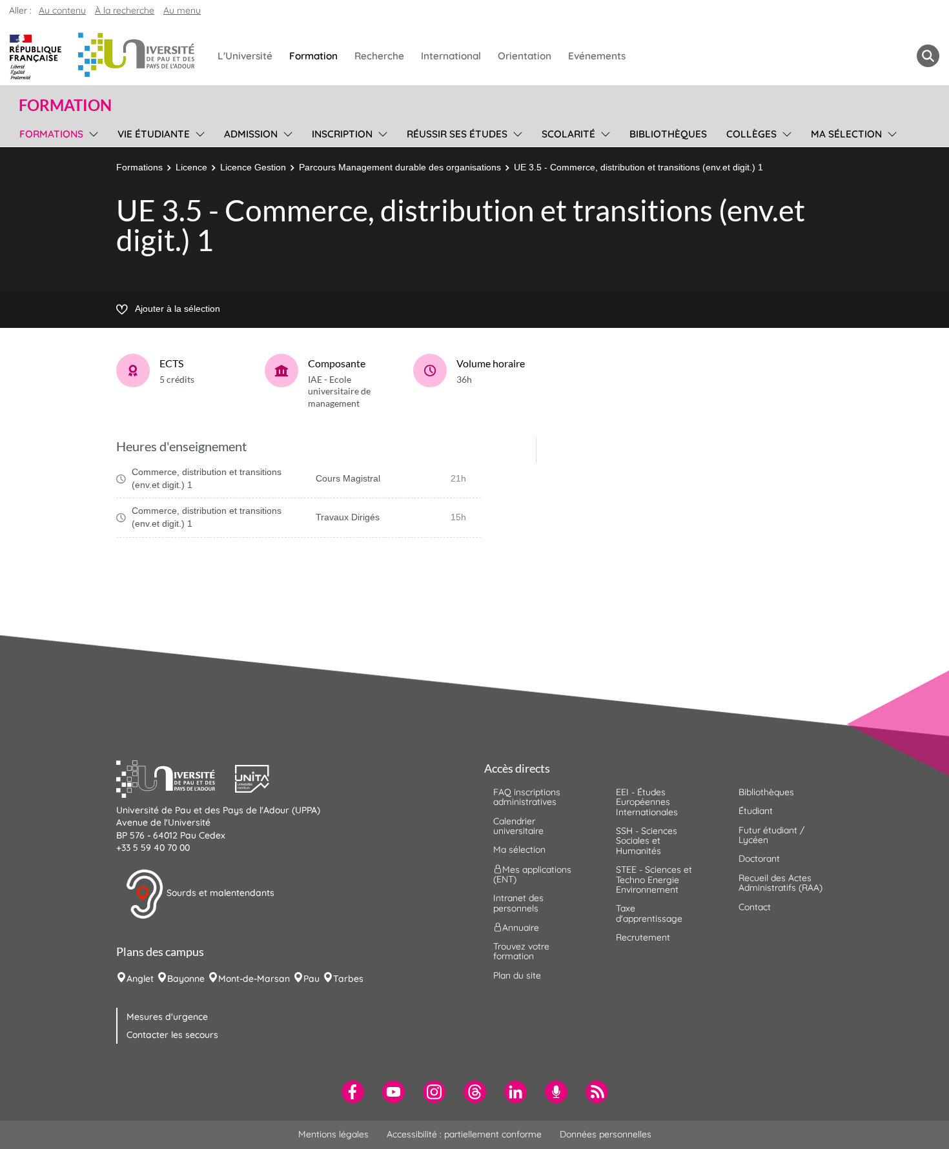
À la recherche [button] (124, 10)
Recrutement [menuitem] (643, 937)
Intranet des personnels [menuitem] (518, 902)
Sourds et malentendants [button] (219, 893)
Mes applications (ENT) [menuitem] (532, 873)
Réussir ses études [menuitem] (457, 134)
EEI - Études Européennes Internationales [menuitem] (647, 802)
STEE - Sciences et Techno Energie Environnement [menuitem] (654, 879)
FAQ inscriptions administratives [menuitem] (526, 797)
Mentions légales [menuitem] (333, 1134)
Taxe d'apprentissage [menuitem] (649, 913)
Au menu (182, 10)
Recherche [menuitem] (379, 56)
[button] (175, 777)
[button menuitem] (928, 56)
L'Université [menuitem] (245, 56)
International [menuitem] (451, 56)
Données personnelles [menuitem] (605, 1134)
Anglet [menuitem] (140, 978)
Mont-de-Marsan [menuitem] (254, 978)
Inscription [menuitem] (342, 134)
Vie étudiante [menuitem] (153, 134)
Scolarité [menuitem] (568, 134)
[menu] (91, 132)
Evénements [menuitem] (597, 56)
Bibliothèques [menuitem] (668, 134)
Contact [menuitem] (755, 907)
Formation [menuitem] (313, 56)
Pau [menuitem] (311, 978)
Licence (191, 167)
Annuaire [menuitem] (520, 927)
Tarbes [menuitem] (348, 978)
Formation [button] (65, 105)
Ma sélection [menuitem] (846, 134)
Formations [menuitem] (51, 134)
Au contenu (62, 10)
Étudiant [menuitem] (756, 811)
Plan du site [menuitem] (517, 975)
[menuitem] (352, 1092)
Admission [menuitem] (251, 134)
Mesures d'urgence (167, 1016)
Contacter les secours (172, 1035)
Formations (139, 167)
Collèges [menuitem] (751, 134)
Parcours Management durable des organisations (400, 167)
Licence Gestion (253, 167)
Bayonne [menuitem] (186, 978)
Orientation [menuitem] (524, 56)
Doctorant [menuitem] (759, 858)
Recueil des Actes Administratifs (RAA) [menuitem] (780, 882)
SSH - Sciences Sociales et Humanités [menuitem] (646, 841)
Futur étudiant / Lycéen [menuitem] (771, 835)
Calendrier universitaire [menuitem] (518, 826)
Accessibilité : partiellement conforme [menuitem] (464, 1134)
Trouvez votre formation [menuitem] (521, 951)
